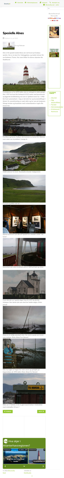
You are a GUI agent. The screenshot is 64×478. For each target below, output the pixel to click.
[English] (48, 18)
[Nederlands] (54, 20)
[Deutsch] (50, 18)
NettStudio (27, 473)
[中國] (52, 20)
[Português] (55, 18)
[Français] (55, 20)
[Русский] (60, 18)
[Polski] (53, 18)
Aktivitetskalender (57, 107)
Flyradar (53, 105)
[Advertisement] (24, 18)
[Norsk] (57, 20)
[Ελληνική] (56, 18)
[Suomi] (58, 18)
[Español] (51, 18)
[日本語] (51, 20)
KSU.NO (54, 98)
